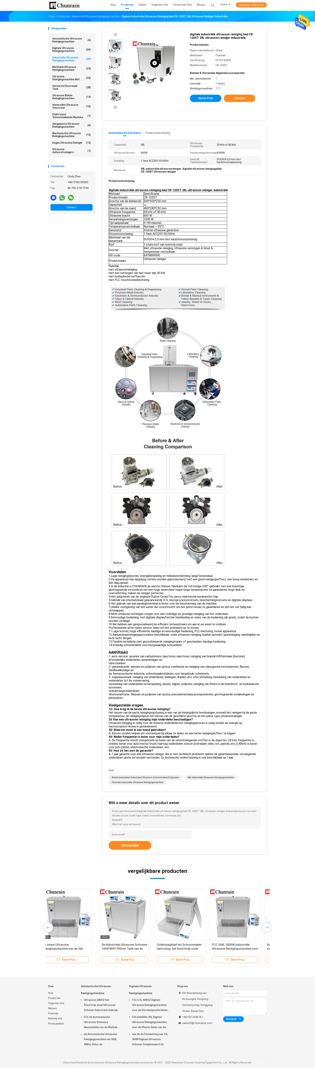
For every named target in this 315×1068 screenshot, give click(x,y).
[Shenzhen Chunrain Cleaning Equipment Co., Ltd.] (64, 5)
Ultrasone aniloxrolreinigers (71, 151)
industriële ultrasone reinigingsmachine (71, 59)
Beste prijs (206, 98)
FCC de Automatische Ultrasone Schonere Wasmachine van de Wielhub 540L (100, 1023)
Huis (50, 993)
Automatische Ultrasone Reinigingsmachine (71, 40)
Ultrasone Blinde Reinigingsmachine (71, 97)
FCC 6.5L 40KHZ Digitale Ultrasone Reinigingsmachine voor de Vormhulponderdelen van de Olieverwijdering (150, 1005)
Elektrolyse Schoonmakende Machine (71, 116)
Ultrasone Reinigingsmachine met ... (71, 78)
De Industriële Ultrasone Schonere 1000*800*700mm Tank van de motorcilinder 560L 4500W (73, 948)
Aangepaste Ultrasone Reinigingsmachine (71, 125)
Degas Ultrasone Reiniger (71, 142)
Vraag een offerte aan (251, 4)
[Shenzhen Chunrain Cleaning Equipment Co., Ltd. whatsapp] (62, 197)
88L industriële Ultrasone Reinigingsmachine (211, 777)
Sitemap (53, 1013)
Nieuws (52, 1008)
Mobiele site (55, 1018)
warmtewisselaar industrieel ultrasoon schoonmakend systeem (145, 777)
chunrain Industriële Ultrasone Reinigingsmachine (137, 782)
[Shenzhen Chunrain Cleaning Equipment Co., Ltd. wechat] (71, 197)
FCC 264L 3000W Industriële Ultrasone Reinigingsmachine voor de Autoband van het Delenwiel (184, 948)
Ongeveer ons (56, 1003)
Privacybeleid (56, 1023)
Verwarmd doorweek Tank (71, 87)
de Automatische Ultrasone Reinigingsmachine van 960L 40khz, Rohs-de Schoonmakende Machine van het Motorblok (101, 1040)
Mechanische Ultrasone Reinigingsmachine (71, 135)
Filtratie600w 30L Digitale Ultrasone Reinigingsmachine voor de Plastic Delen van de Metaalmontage (149, 1023)
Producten (54, 998)
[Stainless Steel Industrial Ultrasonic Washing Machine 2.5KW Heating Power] (154, 63)
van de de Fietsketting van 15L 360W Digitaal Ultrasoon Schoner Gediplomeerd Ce (150, 1039)
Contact (71, 207)
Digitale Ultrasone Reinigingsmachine (71, 49)
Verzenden (130, 845)
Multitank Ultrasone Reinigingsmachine (71, 68)
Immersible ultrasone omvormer (71, 106)
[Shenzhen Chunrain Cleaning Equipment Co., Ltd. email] (53, 197)
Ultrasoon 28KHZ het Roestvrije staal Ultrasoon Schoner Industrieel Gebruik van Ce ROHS (100, 1005)
